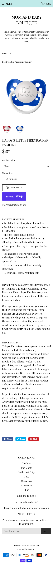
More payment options (14, 204)
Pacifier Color (8, 160)
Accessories (26, 485)
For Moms (26, 467)
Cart (48, 3)
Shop (26, 489)
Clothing (26, 463)
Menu (9, 3)
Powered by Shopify (25, 549)
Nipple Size (7, 173)
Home (5, 53)
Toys (26, 476)
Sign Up (46, 531)
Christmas (26, 481)
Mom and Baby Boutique (26, 19)
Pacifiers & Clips (26, 472)
